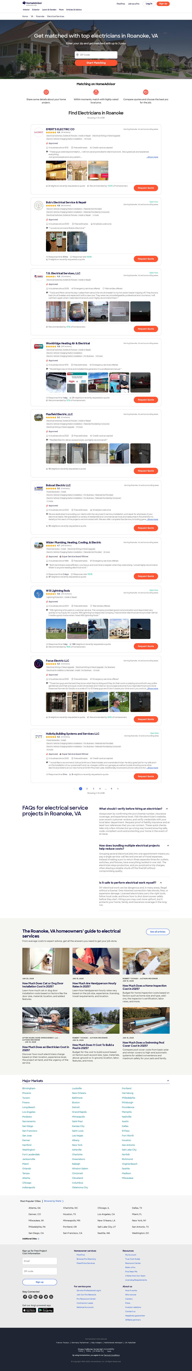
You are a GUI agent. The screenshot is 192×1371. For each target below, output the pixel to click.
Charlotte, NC (70, 1208)
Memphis (127, 1112)
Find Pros (81, 1255)
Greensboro (78, 1159)
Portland (126, 1088)
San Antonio (128, 1145)
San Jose (27, 1135)
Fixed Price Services (86, 1263)
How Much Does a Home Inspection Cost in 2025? (145, 987)
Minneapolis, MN (71, 1220)
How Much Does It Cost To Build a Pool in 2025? (93, 1046)
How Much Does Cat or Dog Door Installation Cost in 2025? (42, 985)
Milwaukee (127, 1178)
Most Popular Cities (30, 1201)
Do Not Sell (98, 1350)
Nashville (126, 1116)
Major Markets (32, 1081)
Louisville (77, 1088)
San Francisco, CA (72, 1233)
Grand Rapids (79, 1112)
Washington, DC (140, 1233)
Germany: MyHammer (80, 1343)
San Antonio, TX (140, 1226)
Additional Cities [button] (29, 1239)
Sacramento (29, 1121)
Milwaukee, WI (36, 1220)
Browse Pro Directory (86, 1259)
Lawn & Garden (49, 10)
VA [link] (32, 16)
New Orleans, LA (106, 1220)
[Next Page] (118, 788)
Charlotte (77, 1154)
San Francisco (29, 1131)
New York (77, 1145)
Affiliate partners (133, 1320)
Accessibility (109, 1350)
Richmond (127, 1159)
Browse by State (52, 1201)
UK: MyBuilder (130, 1343)
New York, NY (139, 1220)
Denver (26, 1140)
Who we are (130, 1295)
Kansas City (78, 1126)
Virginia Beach (129, 1164)
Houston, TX (69, 1214)
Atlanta (26, 1178)
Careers (129, 1299)
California (88, 1350)
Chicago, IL (103, 1208)
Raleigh (76, 1164)
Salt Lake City (129, 1149)
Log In (149, 3)
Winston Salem (80, 1168)
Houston (126, 1140)
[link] (96, 134)
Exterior (36, 10)
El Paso (126, 1131)
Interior (26, 10)
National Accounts (85, 1307)
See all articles (157, 931)
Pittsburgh (127, 1102)
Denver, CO (35, 1214)
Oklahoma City (80, 1187)
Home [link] (25, 16)
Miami (25, 1164)
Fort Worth (128, 1135)
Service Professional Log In (89, 1290)
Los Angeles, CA (106, 1214)
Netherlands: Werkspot (113, 1343)
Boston (76, 1102)
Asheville (77, 1149)
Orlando (26, 1168)
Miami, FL (137, 1214)
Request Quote (146, 188)
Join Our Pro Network (86, 1295)
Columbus (77, 1182)
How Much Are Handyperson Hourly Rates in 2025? (94, 985)
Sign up (40, 1282)
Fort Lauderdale (31, 1154)
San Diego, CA (36, 1233)
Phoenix (26, 1093)
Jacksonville (28, 1159)
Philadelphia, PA (37, 1226)
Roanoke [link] (40, 16)
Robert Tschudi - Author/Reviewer (140, 979)
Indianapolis (28, 1187)
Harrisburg (127, 1093)
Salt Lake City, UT (107, 1226)
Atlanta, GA (35, 1208)
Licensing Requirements (136, 1280)
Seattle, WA (104, 1233)
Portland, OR (70, 1226)
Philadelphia (128, 1097)
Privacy (81, 1350)
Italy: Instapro (96, 1343)
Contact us (130, 1311)
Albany (75, 1140)
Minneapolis (78, 1116)
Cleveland (77, 1178)
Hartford (26, 1145)
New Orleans (79, 1093)
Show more (153, 157)
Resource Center (133, 1263)
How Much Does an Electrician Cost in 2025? (45, 1048)
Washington (28, 1149)
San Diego (27, 1126)
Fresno (26, 1102)
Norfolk (126, 1154)
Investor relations (133, 1307)
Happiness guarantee (135, 1315)
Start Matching (96, 62)
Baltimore (77, 1097)
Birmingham (28, 1088)
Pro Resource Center (86, 1299)
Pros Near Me (131, 1271)
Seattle (126, 1168)
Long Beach (28, 1107)
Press (127, 1303)
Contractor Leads (85, 1303)
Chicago (26, 1182)
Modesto (27, 1116)
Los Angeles (28, 1112)
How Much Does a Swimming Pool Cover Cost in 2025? (143, 1044)
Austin (125, 1121)
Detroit (76, 1107)
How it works (131, 1290)
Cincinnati (77, 1173)
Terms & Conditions (112, 1355)
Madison (126, 1173)
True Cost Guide (132, 1259)
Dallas (125, 1126)
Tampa (26, 1173)
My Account (130, 1255)
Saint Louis (77, 1131)
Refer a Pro (130, 1267)
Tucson (26, 1097)
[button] (56, 170)
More (61, 10)
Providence (128, 1107)
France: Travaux (62, 1343)
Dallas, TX (137, 1208)
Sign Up (163, 3)
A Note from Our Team (135, 1276)
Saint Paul (77, 1121)
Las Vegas (77, 1135)
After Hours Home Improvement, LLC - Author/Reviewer (40, 1039)
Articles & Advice (74, 10)
